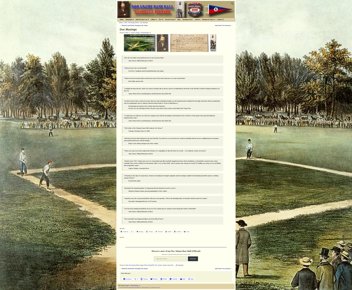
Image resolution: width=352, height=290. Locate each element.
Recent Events (169, 19)
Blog (178, 19)
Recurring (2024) (134, 22)
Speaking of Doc (188, 19)
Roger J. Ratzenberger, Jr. (132, 285)
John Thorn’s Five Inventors (223, 25)
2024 (125, 22)
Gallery (153, 19)
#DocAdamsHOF (149, 265)
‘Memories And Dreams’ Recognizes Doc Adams (134, 25)
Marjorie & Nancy (208, 19)
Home (122, 19)
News (160, 19)
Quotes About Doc (168, 265)
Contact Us (220, 19)
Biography (129, 19)
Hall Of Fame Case (141, 19)
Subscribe (193, 259)
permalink (180, 265)
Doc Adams (158, 265)
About (197, 19)
